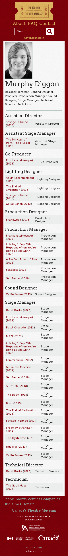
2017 (10, 181)
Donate (28, 504)
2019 (25, 278)
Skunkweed (13, 219)
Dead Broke (14, 310)
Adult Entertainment (20, 177)
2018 (23, 386)
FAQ (32, 23)
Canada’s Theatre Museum (34, 510)
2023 (10, 163)
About (19, 23)
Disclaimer (12, 504)
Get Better (13, 278)
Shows (21, 499)
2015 (25, 189)
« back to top (34, 551)
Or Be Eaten (14, 203)
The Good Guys (16, 485)
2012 (10, 146)
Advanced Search (34, 37)
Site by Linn (34, 547)
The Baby (12, 394)
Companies (50, 499)
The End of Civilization (13, 188)
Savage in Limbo (17, 122)
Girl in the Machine (18, 367)
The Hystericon (16, 438)
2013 (27, 203)
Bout (9, 403)
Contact (47, 23)
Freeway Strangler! (19, 427)
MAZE (10, 336)
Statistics (12, 269)
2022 (10, 254)
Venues (34, 499)
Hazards (12, 446)
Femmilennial (15, 360)
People (9, 499)
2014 (10, 125)
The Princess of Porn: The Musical (18, 141)
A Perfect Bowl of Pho (21, 259)
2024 (27, 310)
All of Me (12, 386)
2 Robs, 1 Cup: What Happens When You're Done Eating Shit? (21, 247)
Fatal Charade (16, 327)
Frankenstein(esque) (19, 160)
